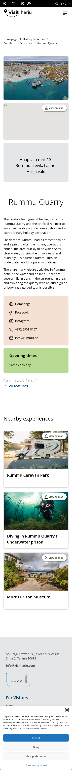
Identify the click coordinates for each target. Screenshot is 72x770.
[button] (67, 710)
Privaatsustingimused (36, 765)
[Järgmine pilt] (62, 78)
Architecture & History (18, 43)
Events (10, 706)
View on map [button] (56, 108)
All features (18, 386)
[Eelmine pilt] (10, 78)
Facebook (21, 312)
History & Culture (34, 39)
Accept (36, 738)
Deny (36, 747)
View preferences (36, 756)
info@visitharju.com (20, 665)
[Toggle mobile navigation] (65, 13)
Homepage (10, 39)
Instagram (22, 321)
